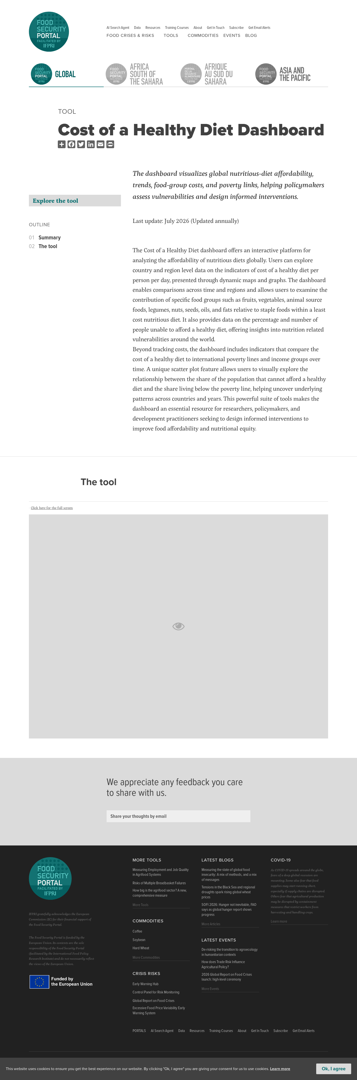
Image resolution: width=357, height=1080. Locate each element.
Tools (171, 35)
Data (137, 27)
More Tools (147, 860)
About (198, 27)
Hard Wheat (141, 948)
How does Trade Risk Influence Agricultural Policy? (223, 965)
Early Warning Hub (146, 984)
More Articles (211, 924)
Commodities (203, 35)
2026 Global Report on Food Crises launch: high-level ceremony (227, 977)
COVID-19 (281, 860)
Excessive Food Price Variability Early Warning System (159, 1011)
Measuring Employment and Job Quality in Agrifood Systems (161, 872)
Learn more (280, 1068)
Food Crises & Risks (130, 35)
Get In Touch (215, 27)
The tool (48, 246)
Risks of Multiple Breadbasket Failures (159, 883)
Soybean (139, 940)
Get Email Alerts (259, 27)
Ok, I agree (334, 1069)
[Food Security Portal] (49, 31)
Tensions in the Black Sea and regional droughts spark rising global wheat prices (228, 892)
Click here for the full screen (52, 507)
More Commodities (146, 957)
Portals (139, 1030)
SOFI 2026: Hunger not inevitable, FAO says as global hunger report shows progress (229, 910)
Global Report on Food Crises (153, 1001)
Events (231, 35)
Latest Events (219, 940)
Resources (152, 27)
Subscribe (236, 27)
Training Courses (177, 27)
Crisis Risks (146, 973)
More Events (210, 988)
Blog (251, 35)
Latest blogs (218, 860)
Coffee (137, 931)
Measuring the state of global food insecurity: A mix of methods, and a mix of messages (229, 875)
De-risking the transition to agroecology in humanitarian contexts (230, 952)
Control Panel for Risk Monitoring (156, 992)
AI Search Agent (118, 27)
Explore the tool (55, 200)
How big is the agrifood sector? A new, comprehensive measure (160, 893)
